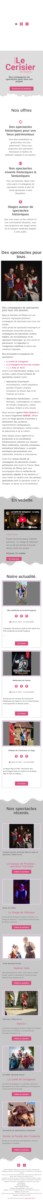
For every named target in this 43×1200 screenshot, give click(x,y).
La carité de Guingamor (17, 361)
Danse (11, 553)
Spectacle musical (14, 963)
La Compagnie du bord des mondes (23, 364)
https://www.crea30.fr (30, 1198)
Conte (5, 963)
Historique (20, 852)
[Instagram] (27, 24)
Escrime (13, 852)
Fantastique (31, 1130)
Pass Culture (29, 412)
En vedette (20, 553)
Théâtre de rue (16, 854)
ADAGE (26, 415)
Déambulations (20, 1130)
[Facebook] (21, 24)
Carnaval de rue (8, 1130)
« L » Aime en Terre (15, 368)
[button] (16, 24)
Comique (6, 852)
